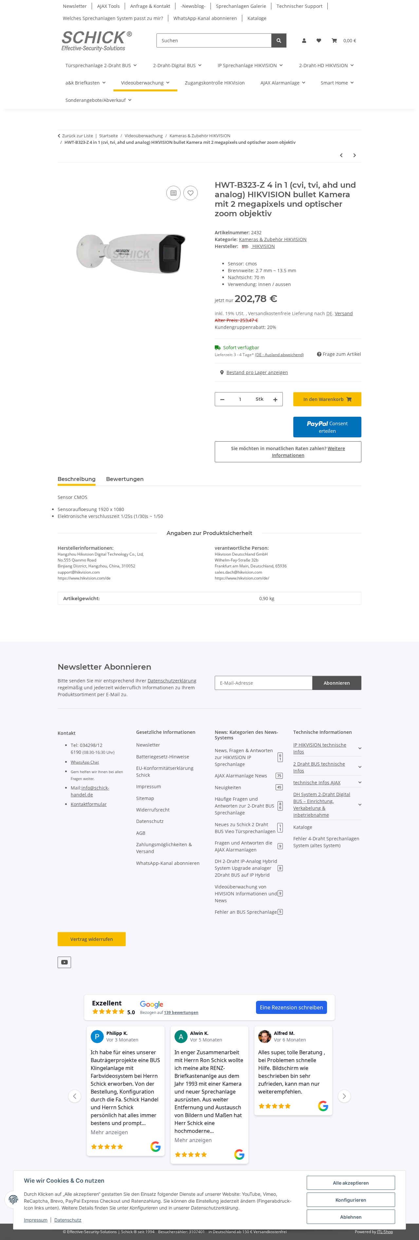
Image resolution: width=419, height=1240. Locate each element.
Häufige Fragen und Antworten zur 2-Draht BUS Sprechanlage (248, 806)
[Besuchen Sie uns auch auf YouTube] (64, 962)
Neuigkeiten (248, 787)
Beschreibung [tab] (77, 479)
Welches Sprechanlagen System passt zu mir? (113, 18)
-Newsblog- (193, 6)
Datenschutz (68, 1220)
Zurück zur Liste (77, 136)
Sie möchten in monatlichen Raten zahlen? (288, 451)
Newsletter (75, 6)
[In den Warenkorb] (63, 177)
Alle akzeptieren (351, 1183)
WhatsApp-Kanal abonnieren (205, 18)
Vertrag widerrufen (91, 939)
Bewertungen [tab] (125, 479)
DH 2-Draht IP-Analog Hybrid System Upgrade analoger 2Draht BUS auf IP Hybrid (248, 868)
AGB (140, 833)
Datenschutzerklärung (172, 680)
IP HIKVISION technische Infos (319, 748)
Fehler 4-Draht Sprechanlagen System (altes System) (326, 842)
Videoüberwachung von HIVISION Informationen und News (248, 894)
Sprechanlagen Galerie (241, 6)
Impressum (35, 1220)
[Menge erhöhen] (275, 399)
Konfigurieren (351, 1200)
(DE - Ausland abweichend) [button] (279, 354)
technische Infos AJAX (316, 782)
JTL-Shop (385, 1231)
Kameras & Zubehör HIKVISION (273, 239)
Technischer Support (299, 6)
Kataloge (256, 18)
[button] (304, 40)
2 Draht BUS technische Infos (319, 767)
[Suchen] (278, 40)
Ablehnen (351, 1217)
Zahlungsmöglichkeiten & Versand (164, 847)
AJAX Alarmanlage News (248, 776)
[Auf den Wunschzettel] (190, 193)
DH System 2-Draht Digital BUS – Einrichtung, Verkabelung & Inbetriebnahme (321, 804)
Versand (344, 313)
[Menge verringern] (222, 399)
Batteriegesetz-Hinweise (162, 757)
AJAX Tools (108, 6)
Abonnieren (337, 683)
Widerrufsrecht (153, 810)
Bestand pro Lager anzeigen (257, 372)
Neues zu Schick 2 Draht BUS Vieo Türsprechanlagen (248, 827)
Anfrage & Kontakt (150, 6)
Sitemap (145, 798)
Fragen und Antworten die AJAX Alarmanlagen (248, 846)
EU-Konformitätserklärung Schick (164, 771)
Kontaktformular (89, 804)
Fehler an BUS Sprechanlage (248, 912)
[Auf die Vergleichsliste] (173, 193)
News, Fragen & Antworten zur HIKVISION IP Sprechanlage (248, 757)
